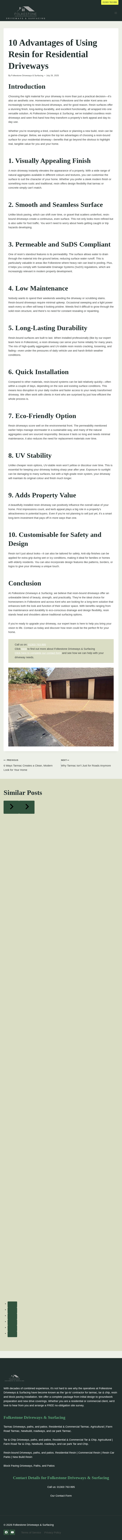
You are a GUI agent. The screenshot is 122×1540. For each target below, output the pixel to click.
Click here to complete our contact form (38, 653)
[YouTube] (12, 1532)
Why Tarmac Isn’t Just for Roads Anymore (86, 763)
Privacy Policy (52, 1532)
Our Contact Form (61, 1495)
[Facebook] (6, 1532)
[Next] (27, 807)
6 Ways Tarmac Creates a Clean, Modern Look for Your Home (28, 765)
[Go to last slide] (11, 807)
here (24, 648)
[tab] (12, 1304)
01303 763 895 (110, 2)
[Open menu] (115, 13)
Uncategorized (17, 34)
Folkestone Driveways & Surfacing (27, 75)
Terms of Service (31, 1532)
